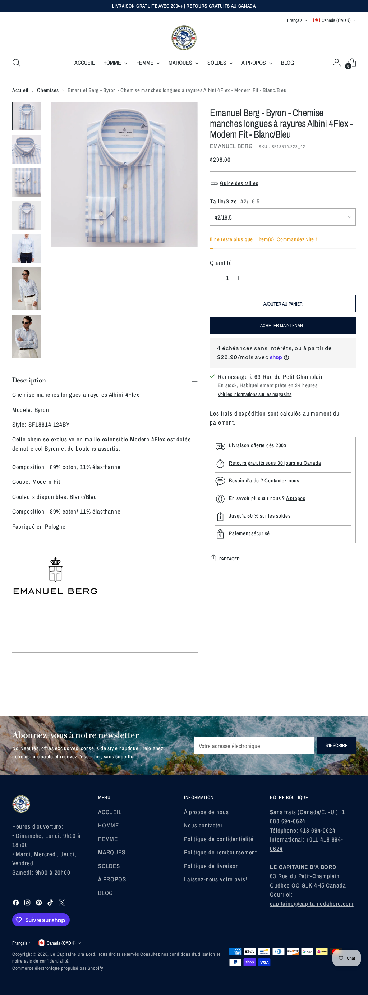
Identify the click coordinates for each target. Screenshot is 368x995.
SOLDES (109, 866)
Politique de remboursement (220, 852)
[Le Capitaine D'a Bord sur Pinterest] (39, 903)
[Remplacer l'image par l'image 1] (26, 116)
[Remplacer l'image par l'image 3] (26, 182)
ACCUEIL (110, 812)
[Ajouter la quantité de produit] (238, 277)
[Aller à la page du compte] (337, 62)
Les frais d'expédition (238, 413)
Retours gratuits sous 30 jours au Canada (275, 463)
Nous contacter (203, 825)
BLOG (105, 893)
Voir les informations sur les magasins (254, 394)
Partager (229, 558)
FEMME (108, 839)
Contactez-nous (281, 480)
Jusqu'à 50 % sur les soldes (259, 515)
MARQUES (111, 852)
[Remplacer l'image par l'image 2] (26, 149)
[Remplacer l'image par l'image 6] (26, 288)
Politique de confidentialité (219, 839)
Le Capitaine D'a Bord (72, 954)
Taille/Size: (235, 201)
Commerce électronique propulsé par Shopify (57, 968)
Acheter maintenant (282, 325)
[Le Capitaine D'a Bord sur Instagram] (28, 903)
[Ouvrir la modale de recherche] (16, 62)
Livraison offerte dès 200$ (258, 445)
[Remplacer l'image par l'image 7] (26, 336)
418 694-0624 (317, 830)
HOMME (108, 825)
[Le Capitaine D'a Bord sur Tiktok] (51, 903)
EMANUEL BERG (231, 146)
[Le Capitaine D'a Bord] (184, 37)
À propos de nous (206, 812)
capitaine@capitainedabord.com (312, 903)
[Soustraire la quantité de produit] (216, 277)
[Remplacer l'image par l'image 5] (26, 248)
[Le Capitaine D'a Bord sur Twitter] (62, 903)
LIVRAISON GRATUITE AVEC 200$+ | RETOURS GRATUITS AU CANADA (184, 6)
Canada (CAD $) (336, 20)
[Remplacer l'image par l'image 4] (26, 215)
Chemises (48, 90)
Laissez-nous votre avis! (215, 879)
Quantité (221, 262)
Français (294, 20)
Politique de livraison (211, 866)
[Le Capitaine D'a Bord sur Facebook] (16, 903)
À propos (295, 498)
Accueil (20, 90)
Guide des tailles (239, 183)
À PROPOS (112, 879)
